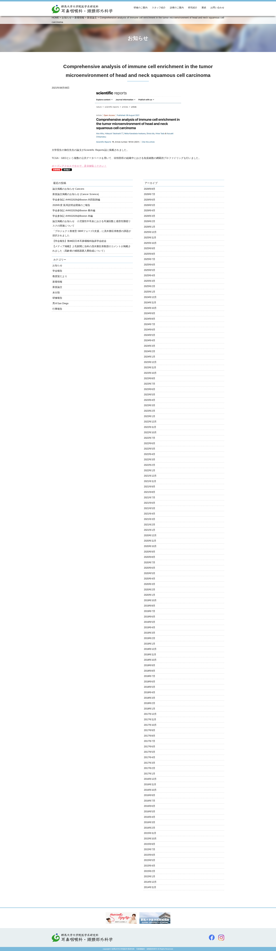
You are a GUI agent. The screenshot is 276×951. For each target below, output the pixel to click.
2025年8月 (149, 253)
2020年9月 (149, 551)
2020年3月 (149, 584)
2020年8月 (149, 557)
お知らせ (57, 265)
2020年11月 (150, 540)
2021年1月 (149, 530)
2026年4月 (149, 210)
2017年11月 (150, 719)
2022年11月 (150, 427)
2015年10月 (150, 838)
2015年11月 (150, 833)
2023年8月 (149, 378)
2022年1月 (149, 470)
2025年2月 (149, 286)
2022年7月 (149, 438)
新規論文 (67, 170)
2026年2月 (149, 221)
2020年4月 (149, 578)
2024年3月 (149, 346)
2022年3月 (149, 459)
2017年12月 (150, 714)
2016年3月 (149, 822)
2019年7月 (149, 611)
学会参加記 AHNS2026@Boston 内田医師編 (76, 199)
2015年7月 (149, 849)
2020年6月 (149, 567)
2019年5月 (149, 622)
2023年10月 (150, 373)
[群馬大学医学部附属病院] (154, 921)
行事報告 (57, 308)
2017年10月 (150, 725)
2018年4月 (149, 692)
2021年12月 (150, 475)
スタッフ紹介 (159, 7)
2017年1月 (149, 773)
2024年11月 (150, 302)
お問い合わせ (217, 7)
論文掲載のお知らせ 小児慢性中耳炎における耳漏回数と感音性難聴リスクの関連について (91, 223)
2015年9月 (149, 844)
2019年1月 (149, 643)
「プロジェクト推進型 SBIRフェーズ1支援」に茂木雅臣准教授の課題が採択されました (91, 233)
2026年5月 (149, 205)
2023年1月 (149, 416)
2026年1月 (149, 226)
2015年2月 (149, 871)
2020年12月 (150, 535)
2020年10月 (150, 546)
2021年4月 (149, 513)
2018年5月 (149, 687)
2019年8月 (149, 605)
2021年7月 (149, 497)
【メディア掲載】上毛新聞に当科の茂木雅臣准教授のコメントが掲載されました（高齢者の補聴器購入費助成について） (91, 248)
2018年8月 (149, 670)
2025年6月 (149, 264)
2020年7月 (149, 562)
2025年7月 (149, 259)
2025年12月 (150, 232)
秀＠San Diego (60, 303)
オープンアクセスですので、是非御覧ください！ (79, 166)
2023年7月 (149, 383)
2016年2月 (149, 827)
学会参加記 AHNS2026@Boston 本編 (72, 216)
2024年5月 (149, 335)
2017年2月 (149, 768)
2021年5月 (149, 508)
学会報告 (57, 270)
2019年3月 (149, 632)
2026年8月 (149, 189)
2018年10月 (150, 659)
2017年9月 (149, 730)
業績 (204, 7)
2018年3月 (149, 698)
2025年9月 (149, 248)
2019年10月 (150, 600)
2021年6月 (149, 502)
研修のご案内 (140, 7)
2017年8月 (149, 735)
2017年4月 (149, 757)
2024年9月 (149, 313)
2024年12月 (150, 297)
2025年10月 (150, 243)
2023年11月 (150, 367)
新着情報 (56, 170)
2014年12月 (150, 882)
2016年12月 (150, 779)
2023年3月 (149, 405)
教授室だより (59, 276)
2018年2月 (149, 703)
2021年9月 (149, 486)
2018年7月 (149, 676)
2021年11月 (150, 481)
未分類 (56, 292)
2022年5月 (149, 448)
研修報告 (57, 298)
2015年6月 (149, 854)
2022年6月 (149, 443)
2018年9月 (149, 665)
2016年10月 (150, 790)
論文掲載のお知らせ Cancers (68, 189)
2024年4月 (149, 340)
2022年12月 (150, 421)
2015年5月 (149, 860)
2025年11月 (150, 237)
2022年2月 (149, 465)
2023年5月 (149, 394)
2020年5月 (149, 573)
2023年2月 (149, 410)
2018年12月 (150, 649)
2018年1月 (149, 708)
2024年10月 (150, 308)
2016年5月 (149, 811)
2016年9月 (149, 795)
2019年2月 (149, 638)
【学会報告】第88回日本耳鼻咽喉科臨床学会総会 (79, 241)
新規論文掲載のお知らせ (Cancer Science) (75, 194)
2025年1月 (149, 291)
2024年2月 (149, 351)
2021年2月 (149, 524)
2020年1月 (149, 595)
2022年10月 (150, 432)
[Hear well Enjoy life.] (121, 921)
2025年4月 (149, 275)
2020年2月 (149, 589)
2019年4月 (149, 627)
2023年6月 (149, 389)
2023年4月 (149, 400)
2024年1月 (149, 356)
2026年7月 (149, 194)
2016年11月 (150, 784)
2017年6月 (149, 746)
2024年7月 (149, 324)
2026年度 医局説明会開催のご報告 (71, 205)
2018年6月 (149, 681)
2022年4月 (149, 454)
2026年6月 (149, 199)
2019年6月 (149, 616)
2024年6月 (149, 329)
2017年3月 (149, 762)
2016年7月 (149, 800)
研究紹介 (192, 7)
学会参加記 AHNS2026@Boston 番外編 (73, 210)
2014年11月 (150, 887)
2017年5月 (149, 752)
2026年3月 (149, 216)
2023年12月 (150, 362)
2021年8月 (149, 492)
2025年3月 (149, 281)
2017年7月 (149, 741)
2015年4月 (149, 865)
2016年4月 (149, 817)
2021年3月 (149, 519)
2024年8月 (149, 318)
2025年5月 (149, 270)
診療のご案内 (177, 7)
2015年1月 (149, 876)
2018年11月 (150, 654)
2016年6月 (149, 806)
